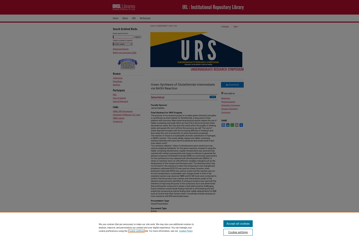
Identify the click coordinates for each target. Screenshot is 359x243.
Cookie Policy (186, 231)
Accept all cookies (238, 223)
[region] (179, 227)
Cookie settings (136, 231)
